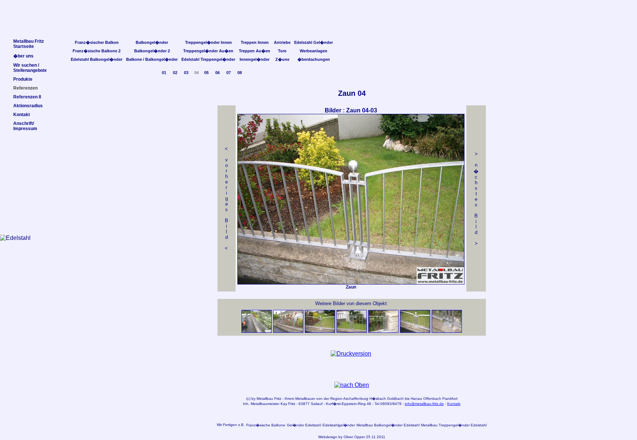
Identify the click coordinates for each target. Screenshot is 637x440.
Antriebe (282, 42)
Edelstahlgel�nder (339, 425)
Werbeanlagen (313, 51)
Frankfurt (449, 399)
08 (239, 72)
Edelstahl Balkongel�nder (96, 59)
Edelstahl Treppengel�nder (208, 59)
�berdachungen (313, 59)
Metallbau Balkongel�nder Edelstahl (388, 425)
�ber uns (23, 56)
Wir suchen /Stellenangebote (30, 68)
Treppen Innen (255, 42)
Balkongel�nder (152, 42)
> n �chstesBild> (476, 198)
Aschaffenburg (355, 399)
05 (206, 72)
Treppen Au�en (254, 51)
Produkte (22, 79)
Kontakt (453, 404)
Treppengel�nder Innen (208, 42)
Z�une (282, 59)
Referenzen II (27, 96)
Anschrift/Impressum (25, 126)
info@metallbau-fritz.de (424, 404)
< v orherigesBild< (226, 198)
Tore (282, 51)
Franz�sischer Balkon (97, 42)
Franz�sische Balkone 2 (97, 51)
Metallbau (265, 399)
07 (228, 72)
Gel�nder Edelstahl (304, 425)
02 (175, 72)
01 (164, 72)
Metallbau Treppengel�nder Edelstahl (454, 425)
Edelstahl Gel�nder (313, 42)
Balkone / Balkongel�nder (152, 59)
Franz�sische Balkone (265, 425)
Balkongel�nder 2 (152, 51)
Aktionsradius (28, 105)
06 (217, 72)
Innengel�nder (254, 59)
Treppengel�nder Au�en (208, 51)
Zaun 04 (352, 93)
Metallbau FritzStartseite (28, 44)
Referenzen (25, 88)
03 (186, 72)
